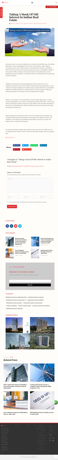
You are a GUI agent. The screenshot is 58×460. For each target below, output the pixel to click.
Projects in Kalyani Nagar (24, 305)
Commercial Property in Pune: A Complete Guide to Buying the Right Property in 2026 (47, 241)
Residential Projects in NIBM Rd (35, 300)
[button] (32, 2)
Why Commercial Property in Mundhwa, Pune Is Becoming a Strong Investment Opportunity (21, 241)
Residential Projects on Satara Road (15, 300)
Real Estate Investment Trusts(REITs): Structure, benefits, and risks (28, 166)
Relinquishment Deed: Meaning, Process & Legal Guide (47, 252)
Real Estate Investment (41, 23)
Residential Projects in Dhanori (14, 302)
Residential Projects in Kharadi (36, 297)
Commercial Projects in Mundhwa (41, 305)
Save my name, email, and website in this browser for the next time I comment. (28, 202)
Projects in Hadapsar (11, 305)
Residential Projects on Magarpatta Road (16, 297)
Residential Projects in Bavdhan (14, 308)
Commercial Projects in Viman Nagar (32, 302)
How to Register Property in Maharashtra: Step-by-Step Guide (22, 252)
